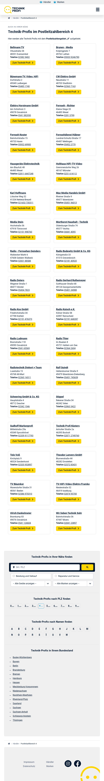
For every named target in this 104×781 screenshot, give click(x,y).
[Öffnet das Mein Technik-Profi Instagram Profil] (68, 764)
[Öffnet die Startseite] (15, 9)
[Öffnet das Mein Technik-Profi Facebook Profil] (77, 764)
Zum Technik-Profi (21, 63)
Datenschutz (29, 766)
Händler (47, 2)
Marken (60, 2)
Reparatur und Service (68, 576)
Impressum (29, 762)
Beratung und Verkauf (26, 576)
